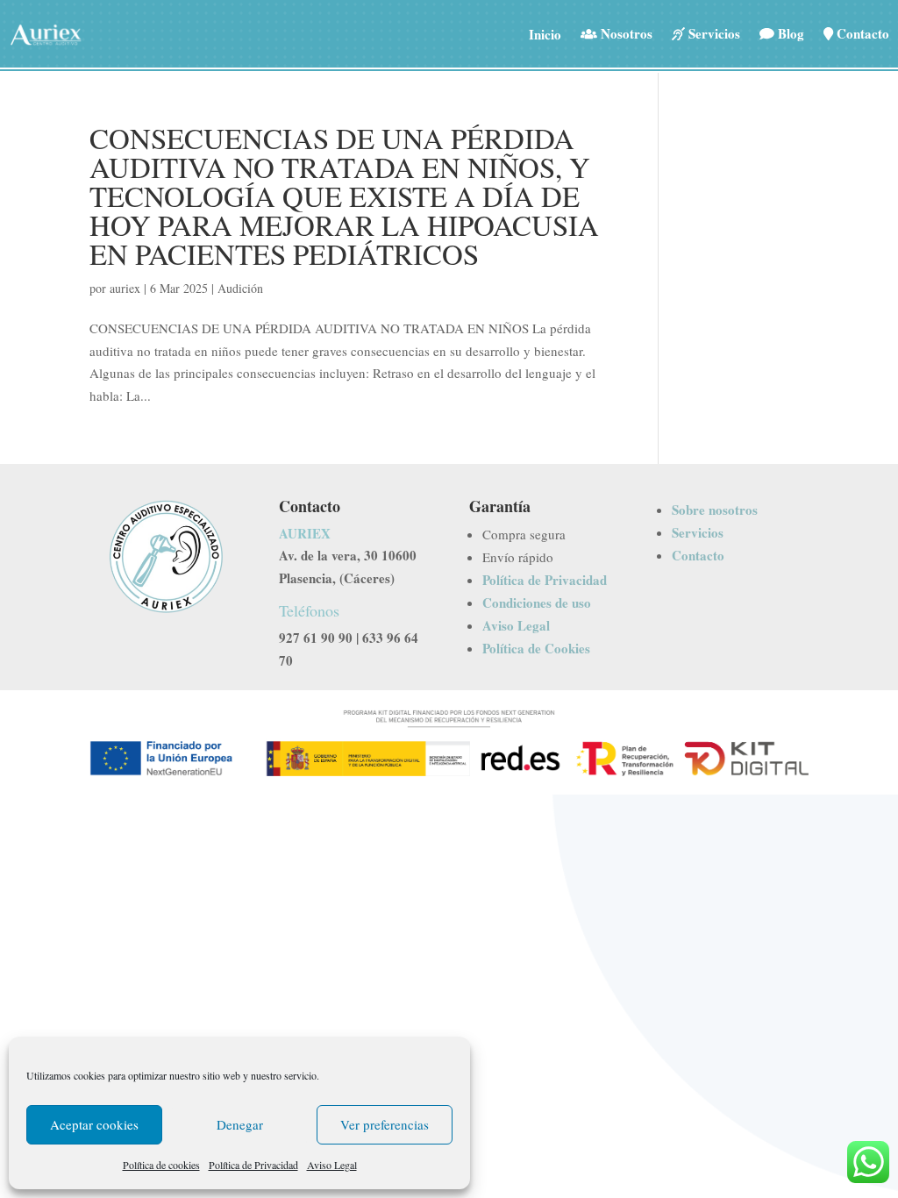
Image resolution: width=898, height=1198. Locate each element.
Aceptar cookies (94, 1124)
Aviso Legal (332, 1165)
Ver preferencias (384, 1124)
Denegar (240, 1124)
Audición (240, 288)
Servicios (697, 532)
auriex (125, 288)
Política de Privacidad (253, 1165)
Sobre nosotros (715, 509)
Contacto (698, 555)
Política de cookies (161, 1165)
